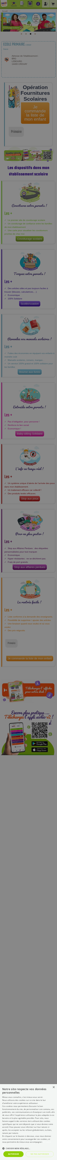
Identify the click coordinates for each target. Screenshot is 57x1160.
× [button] (53, 1087)
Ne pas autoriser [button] (40, 1154)
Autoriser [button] (13, 1154)
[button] (28, 1148)
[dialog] (28, 1122)
